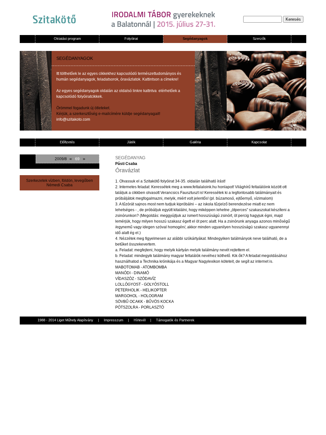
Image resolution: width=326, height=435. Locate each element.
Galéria (195, 142)
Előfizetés (67, 142)
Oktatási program (67, 38)
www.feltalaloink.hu (200, 187)
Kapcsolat (259, 142)
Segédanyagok (195, 38)
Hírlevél (139, 320)
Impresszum (113, 320)
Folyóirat (131, 38)
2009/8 (61, 159)
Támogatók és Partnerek (175, 320)
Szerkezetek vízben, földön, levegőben (59, 180)
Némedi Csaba (59, 185)
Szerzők (259, 38)
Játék (131, 142)
